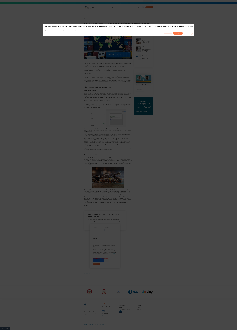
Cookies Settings (168, 33)
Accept (178, 33)
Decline (187, 33)
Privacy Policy (66, 27)
